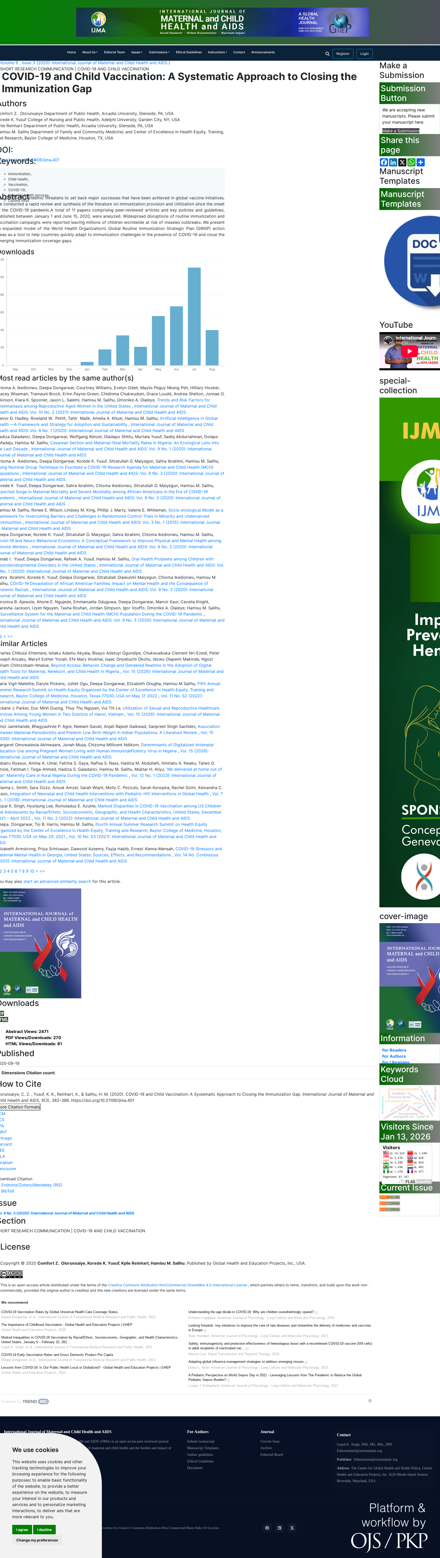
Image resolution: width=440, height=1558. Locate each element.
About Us (88, 52)
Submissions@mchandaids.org (375, 1459)
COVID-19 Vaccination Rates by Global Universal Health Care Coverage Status (59, 1312)
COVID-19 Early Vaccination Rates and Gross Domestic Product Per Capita (57, 1355)
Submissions (158, 52)
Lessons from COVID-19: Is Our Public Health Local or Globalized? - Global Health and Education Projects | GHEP (86, 1367)
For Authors (394, 1056)
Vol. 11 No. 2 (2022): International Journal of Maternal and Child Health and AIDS (112, 818)
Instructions (216, 52)
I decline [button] (44, 1529)
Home (71, 52)
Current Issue (270, 1441)
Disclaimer (195, 1468)
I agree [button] (22, 1529)
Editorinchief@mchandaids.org (359, 1451)
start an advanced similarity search (57, 881)
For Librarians (395, 1062)
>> (10, 636)
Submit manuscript (200, 1441)
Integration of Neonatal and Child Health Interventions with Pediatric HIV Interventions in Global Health (110, 793)
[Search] (327, 54)
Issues (135, 52)
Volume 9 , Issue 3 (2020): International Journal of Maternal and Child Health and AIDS (84, 62)
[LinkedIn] (279, 1528)
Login (364, 53)
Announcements (263, 52)
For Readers (394, 1050)
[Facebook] (267, 1528)
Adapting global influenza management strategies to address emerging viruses (246, 1362)
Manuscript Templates (203, 1448)
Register (343, 53)
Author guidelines (200, 1454)
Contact (239, 52)
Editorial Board (271, 1454)
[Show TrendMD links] (370, 1401)
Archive (266, 1448)
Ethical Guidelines (189, 52)
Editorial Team (114, 52)
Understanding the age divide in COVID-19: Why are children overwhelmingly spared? (251, 1312)
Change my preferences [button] (37, 1540)
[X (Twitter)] (292, 1528)
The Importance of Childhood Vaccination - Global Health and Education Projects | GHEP (66, 1325)
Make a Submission (400, 130)
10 (32, 871)
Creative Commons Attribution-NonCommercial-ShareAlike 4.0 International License (178, 1285)
